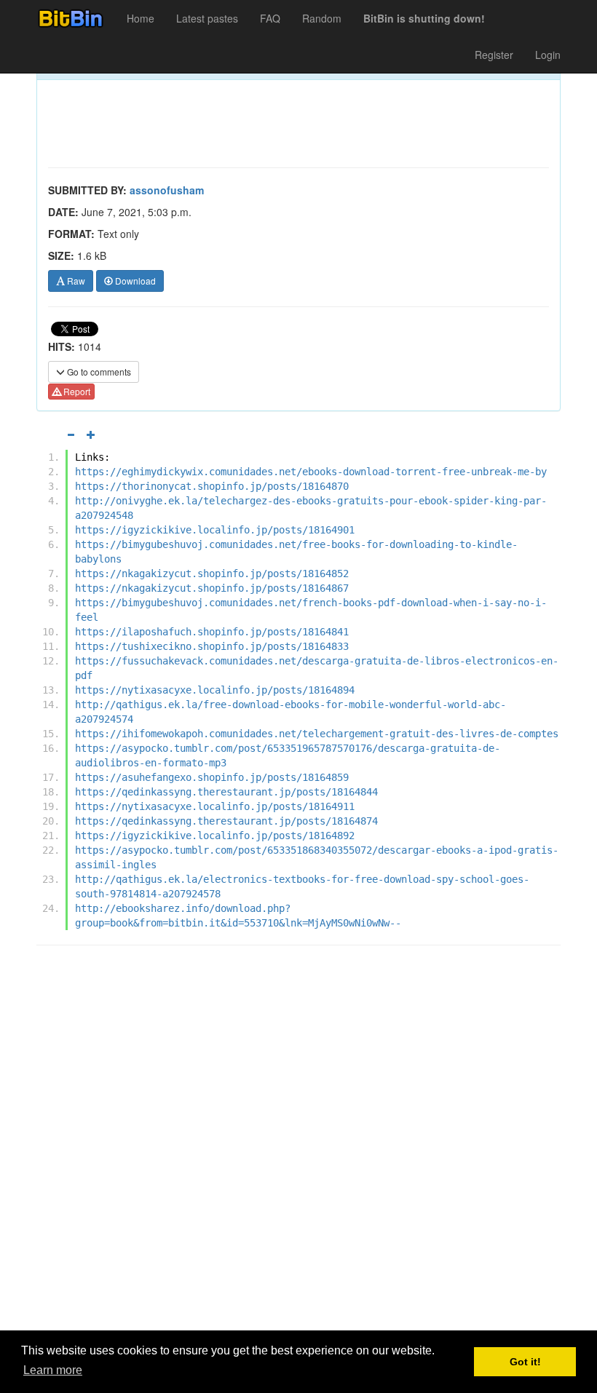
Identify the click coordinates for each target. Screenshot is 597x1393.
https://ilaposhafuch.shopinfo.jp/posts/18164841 (212, 632)
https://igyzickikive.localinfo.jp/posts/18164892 (215, 835)
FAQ (270, 18)
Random (321, 18)
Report (75, 391)
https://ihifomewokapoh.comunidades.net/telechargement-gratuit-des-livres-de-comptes (316, 733)
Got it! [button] (525, 1362)
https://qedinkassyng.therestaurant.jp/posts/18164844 (226, 792)
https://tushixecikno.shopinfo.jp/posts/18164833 (212, 646)
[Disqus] (298, 1142)
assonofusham (167, 190)
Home (140, 18)
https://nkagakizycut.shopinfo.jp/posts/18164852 (212, 573)
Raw (75, 280)
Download (134, 280)
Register (494, 54)
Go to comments (98, 371)
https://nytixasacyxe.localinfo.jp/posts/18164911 (215, 806)
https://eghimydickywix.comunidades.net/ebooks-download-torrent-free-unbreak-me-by (311, 471)
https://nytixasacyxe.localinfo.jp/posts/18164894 (215, 690)
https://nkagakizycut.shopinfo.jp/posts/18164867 (212, 588)
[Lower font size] (70, 434)
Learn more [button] (52, 1370)
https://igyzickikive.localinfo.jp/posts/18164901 (215, 530)
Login (548, 54)
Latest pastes (207, 18)
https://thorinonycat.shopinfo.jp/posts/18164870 (212, 486)
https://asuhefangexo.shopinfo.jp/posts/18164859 (212, 777)
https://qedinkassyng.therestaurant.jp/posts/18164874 (226, 821)
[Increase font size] (91, 434)
